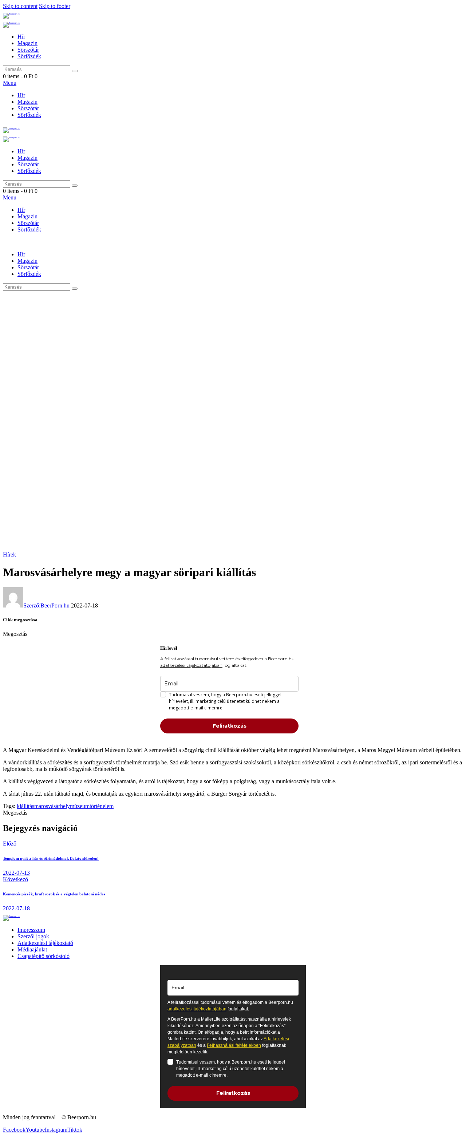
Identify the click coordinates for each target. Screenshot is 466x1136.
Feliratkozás (229, 726)
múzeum (80, 806)
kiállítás (25, 806)
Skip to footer (54, 6)
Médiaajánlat (32, 949)
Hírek (9, 554)
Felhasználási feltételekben (234, 1045)
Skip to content (20, 6)
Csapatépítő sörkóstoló (43, 956)
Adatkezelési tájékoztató (45, 943)
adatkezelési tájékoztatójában (191, 665)
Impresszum (31, 930)
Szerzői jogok (33, 936)
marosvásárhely (52, 806)
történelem (102, 806)
